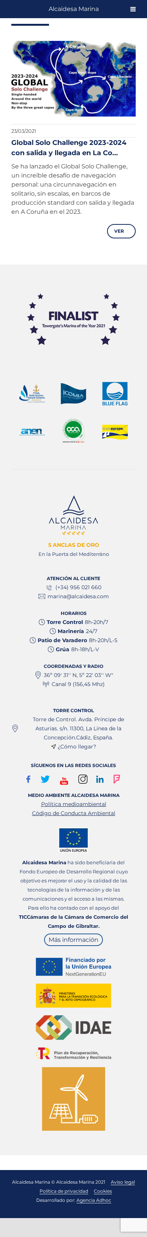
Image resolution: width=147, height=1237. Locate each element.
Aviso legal (123, 1182)
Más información (73, 939)
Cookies (103, 1191)
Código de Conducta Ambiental (73, 813)
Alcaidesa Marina (74, 8)
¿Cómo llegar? (77, 746)
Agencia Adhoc (94, 1200)
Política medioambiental (73, 804)
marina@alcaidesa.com (78, 596)
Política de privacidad (64, 1191)
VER (120, 231)
